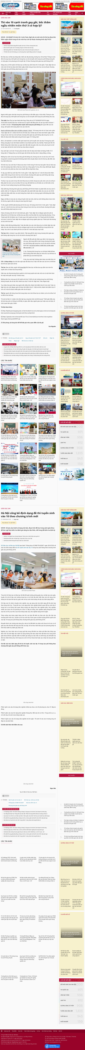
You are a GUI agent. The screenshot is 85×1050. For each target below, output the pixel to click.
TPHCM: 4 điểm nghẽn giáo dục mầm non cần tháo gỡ (77, 223)
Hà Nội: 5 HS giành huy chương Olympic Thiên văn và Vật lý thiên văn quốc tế (21, 536)
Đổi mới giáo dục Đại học (68, 426)
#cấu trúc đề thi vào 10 (31, 790)
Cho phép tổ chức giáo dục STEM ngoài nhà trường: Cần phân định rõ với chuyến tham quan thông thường (47, 438)
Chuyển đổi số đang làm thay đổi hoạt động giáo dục (77, 166)
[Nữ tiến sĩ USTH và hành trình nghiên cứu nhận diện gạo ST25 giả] (77, 334)
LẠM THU (63, 442)
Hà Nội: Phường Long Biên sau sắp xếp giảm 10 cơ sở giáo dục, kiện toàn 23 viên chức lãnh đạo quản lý (9, 458)
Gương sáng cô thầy (67, 313)
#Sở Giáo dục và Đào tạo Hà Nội (31, 788)
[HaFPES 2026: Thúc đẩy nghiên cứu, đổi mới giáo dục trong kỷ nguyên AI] (47, 468)
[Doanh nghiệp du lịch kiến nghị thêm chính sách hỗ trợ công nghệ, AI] (77, 391)
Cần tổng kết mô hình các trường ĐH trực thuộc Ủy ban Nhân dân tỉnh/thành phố (66, 185)
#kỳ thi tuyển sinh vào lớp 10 (15, 788)
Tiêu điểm (16, 13)
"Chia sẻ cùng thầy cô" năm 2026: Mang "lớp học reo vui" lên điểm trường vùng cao (70, 325)
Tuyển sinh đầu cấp (67, 453)
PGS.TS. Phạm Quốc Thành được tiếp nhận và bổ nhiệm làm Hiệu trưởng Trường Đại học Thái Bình (77, 129)
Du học (48, 13)
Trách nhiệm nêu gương (35, 13)
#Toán (10, 340)
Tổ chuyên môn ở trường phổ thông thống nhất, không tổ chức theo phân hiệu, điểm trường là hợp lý (77, 49)
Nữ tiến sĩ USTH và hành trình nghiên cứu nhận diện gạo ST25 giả (77, 341)
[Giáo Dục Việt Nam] (10, 6)
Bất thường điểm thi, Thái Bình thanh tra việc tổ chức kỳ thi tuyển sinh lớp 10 (21, 49)
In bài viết (7, 333)
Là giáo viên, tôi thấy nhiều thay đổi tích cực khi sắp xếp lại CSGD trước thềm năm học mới (25, 347)
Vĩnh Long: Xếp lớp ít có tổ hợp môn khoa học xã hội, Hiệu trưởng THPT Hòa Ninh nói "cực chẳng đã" (65, 49)
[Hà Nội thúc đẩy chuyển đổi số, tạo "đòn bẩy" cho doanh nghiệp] (66, 391)
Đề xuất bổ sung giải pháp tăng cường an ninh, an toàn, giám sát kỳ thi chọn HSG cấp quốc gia (28, 417)
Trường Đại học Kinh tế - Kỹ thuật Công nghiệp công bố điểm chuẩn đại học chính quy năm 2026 (74, 283)
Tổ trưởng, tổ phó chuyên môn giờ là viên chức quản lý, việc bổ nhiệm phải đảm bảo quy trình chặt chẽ (27, 351)
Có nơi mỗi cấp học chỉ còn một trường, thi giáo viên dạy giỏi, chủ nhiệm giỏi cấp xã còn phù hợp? (26, 349)
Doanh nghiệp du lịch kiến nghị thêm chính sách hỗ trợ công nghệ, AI (77, 399)
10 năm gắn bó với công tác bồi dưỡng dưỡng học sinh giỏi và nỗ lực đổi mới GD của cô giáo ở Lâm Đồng (47, 379)
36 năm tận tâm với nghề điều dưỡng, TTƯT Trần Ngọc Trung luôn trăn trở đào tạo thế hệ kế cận (77, 360)
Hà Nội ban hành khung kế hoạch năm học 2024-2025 (16, 540)
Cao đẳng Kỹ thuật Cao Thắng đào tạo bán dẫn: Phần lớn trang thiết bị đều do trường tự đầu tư (47, 398)
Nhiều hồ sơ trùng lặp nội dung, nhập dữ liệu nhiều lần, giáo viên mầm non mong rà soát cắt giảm (65, 244)
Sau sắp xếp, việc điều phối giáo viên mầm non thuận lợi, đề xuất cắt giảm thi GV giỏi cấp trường (66, 225)
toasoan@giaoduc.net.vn (78, 1)
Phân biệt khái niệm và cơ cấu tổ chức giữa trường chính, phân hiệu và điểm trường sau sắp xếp (26, 353)
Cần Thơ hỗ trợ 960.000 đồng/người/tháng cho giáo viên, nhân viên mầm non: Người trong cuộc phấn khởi (70, 207)
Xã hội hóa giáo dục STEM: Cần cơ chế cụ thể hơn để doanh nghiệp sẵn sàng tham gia (9, 398)
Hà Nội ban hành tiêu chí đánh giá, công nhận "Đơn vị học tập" (18, 538)
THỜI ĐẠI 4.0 (64, 458)
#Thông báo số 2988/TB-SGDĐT (16, 790)
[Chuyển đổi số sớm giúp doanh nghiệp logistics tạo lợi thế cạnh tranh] (77, 407)
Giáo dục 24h (8, 13)
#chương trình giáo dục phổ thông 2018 (18, 793)
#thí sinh (45, 338)
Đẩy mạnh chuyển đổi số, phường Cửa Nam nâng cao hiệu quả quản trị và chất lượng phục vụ (71, 383)
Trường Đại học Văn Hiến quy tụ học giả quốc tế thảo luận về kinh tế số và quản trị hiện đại (9, 497)
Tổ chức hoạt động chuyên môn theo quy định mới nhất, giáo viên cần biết (73, 307)
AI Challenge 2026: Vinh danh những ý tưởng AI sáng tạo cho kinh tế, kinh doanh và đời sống (9, 378)
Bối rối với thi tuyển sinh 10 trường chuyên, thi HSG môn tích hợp (18, 47)
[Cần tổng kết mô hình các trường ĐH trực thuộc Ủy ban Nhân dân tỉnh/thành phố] (66, 177)
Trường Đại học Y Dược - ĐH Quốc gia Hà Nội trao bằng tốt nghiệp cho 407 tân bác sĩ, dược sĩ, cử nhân (28, 498)
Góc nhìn (23, 13)
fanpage (52, 1046)
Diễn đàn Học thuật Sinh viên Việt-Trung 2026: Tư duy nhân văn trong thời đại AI (46, 417)
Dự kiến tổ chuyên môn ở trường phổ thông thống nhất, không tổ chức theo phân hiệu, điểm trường (74, 275)
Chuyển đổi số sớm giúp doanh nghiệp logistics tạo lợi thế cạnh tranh (77, 414)
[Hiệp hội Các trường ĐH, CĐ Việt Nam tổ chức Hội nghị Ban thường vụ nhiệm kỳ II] (66, 160)
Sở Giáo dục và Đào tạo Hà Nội (10, 545)
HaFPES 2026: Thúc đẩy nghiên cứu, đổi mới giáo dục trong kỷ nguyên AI (47, 477)
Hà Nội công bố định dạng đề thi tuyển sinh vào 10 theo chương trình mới (20, 45)
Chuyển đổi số (65, 370)
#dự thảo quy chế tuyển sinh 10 (16, 338)
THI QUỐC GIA (64, 432)
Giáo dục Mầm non (67, 195)
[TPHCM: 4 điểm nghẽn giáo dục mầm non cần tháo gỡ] (77, 216)
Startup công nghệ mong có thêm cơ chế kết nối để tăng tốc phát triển (65, 414)
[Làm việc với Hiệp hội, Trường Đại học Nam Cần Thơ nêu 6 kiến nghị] (77, 177)
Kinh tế (76, 13)
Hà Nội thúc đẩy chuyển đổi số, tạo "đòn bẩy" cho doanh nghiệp (65, 399)
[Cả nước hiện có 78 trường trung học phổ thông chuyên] (9, 468)
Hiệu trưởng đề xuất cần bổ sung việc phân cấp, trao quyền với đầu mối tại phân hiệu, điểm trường (65, 68)
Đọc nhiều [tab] (71, 253)
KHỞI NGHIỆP (64, 464)
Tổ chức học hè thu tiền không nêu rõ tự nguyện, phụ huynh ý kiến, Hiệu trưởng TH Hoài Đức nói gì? (27, 438)
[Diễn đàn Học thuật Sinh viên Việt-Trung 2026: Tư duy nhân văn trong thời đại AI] (47, 408)
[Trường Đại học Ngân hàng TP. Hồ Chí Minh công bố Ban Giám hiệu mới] (77, 101)
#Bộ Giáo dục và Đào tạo (27, 340)
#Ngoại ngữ (16, 340)
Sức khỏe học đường (57, 13)
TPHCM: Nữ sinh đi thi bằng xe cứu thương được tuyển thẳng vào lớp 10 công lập (22, 52)
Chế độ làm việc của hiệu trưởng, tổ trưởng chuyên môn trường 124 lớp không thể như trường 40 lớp (27, 355)
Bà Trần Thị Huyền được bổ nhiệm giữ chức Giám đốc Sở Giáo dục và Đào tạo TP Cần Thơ (71, 93)
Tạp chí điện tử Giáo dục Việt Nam (28, 780)
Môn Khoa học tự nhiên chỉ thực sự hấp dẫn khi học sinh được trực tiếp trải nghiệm (65, 342)
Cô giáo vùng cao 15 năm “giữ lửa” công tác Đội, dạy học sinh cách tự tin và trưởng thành (66, 359)
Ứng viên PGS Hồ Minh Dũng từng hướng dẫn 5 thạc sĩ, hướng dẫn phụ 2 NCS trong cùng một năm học (65, 129)
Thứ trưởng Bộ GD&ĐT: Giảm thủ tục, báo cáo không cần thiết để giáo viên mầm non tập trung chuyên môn (77, 244)
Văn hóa (69, 13)
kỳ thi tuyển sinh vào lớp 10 (24, 547)
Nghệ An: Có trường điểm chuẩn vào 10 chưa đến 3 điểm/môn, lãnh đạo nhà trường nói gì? (77, 68)
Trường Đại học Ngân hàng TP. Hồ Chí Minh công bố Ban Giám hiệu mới (77, 108)
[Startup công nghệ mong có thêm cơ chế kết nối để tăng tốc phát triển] (66, 407)
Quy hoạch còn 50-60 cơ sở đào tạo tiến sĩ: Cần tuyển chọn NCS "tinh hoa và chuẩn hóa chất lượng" (9, 418)
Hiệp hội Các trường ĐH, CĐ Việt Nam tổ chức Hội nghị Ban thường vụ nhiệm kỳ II (65, 168)
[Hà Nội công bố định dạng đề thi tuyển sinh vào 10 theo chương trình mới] (11, 245)
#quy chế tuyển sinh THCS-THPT (33, 338)
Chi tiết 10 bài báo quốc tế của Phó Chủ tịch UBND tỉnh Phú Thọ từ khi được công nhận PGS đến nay (66, 110)
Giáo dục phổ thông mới (68, 19)
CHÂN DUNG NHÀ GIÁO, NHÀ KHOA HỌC (71, 79)
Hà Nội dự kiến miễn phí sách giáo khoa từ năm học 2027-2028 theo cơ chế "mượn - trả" (28, 398)
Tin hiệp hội (64, 139)
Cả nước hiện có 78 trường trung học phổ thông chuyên (9, 476)
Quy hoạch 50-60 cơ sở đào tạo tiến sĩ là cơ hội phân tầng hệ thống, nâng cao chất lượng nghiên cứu (28, 478)
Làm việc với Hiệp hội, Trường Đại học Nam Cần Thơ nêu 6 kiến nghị (77, 184)
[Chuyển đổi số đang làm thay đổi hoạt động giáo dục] (77, 160)
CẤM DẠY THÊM (65, 437)
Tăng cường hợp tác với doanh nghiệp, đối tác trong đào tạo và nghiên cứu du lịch (70, 152)
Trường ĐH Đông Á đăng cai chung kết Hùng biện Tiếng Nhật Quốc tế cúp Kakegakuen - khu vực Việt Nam (28, 458)
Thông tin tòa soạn (17, 1)
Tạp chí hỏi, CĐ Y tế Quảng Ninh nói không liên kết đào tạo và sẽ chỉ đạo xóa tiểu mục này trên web (47, 458)
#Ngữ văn (52, 338)
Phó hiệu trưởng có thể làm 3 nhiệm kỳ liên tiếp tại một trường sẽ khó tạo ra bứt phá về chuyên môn (74, 292)
